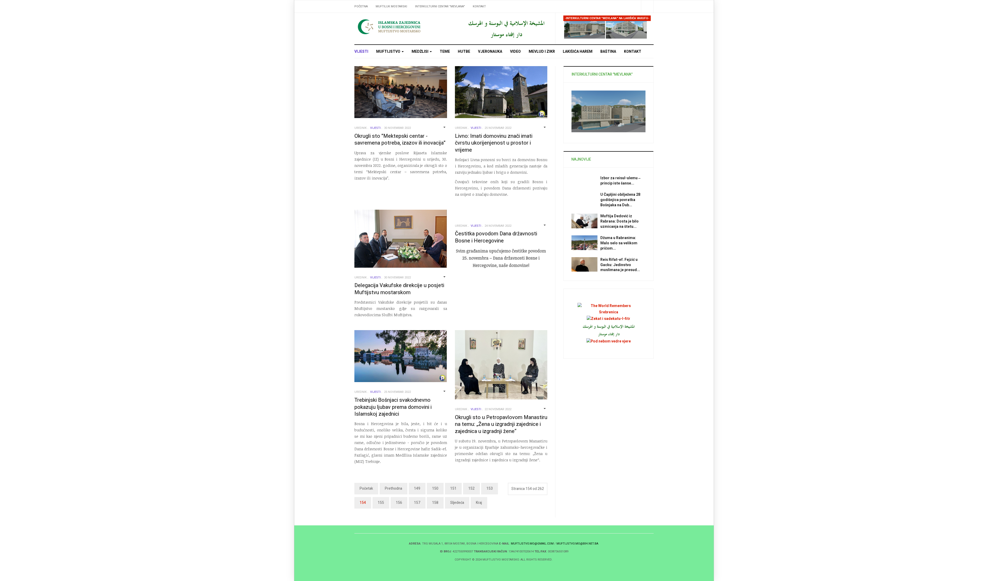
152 (471, 488)
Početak (366, 488)
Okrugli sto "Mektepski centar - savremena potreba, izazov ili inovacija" (399, 139)
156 (399, 502)
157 (417, 502)
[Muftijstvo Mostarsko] (401, 26)
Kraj (479, 502)
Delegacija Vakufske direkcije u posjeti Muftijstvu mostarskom (399, 289)
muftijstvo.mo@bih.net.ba (577, 543)
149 (417, 488)
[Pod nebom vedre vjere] (608, 341)
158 (435, 502)
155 (381, 502)
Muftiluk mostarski (391, 6)
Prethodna (393, 488)
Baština (608, 51)
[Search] (647, 6)
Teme (445, 51)
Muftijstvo (388, 51)
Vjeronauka (490, 51)
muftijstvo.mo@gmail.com (532, 543)
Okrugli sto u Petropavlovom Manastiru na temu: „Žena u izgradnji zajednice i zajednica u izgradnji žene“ (501, 424)
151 (453, 488)
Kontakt (479, 6)
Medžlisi (420, 51)
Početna (361, 6)
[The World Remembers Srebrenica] (608, 309)
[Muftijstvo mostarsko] (506, 28)
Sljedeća (457, 502)
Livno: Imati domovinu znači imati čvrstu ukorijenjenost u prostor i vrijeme (493, 143)
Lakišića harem (577, 51)
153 (489, 488)
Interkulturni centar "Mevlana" (440, 6)
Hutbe (464, 51)
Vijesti (361, 51)
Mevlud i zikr (542, 51)
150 (435, 488)
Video (515, 51)
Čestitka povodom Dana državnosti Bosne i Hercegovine (496, 237)
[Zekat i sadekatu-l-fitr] (608, 318)
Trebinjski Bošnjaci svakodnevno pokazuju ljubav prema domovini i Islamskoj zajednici (393, 407)
